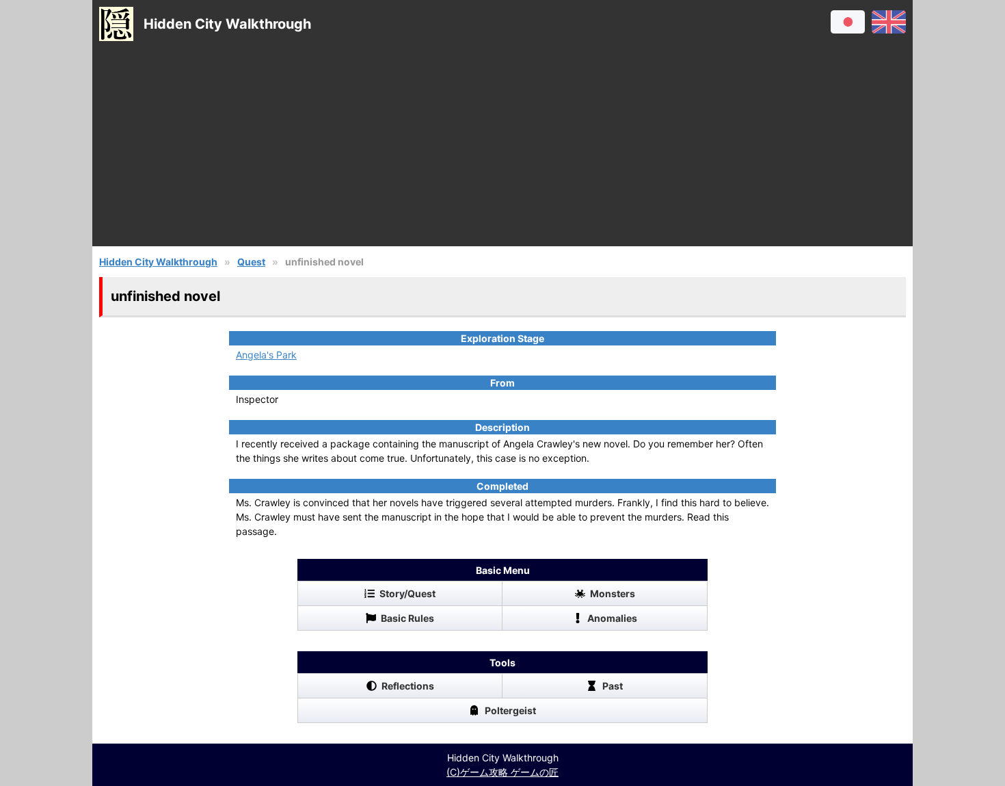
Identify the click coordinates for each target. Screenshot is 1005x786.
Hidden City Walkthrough (158, 261)
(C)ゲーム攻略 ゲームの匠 (502, 772)
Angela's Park (266, 355)
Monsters (612, 593)
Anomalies (612, 618)
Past (612, 686)
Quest (251, 261)
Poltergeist (510, 710)
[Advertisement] (502, 150)
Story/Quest (407, 593)
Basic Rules (407, 618)
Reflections (407, 686)
